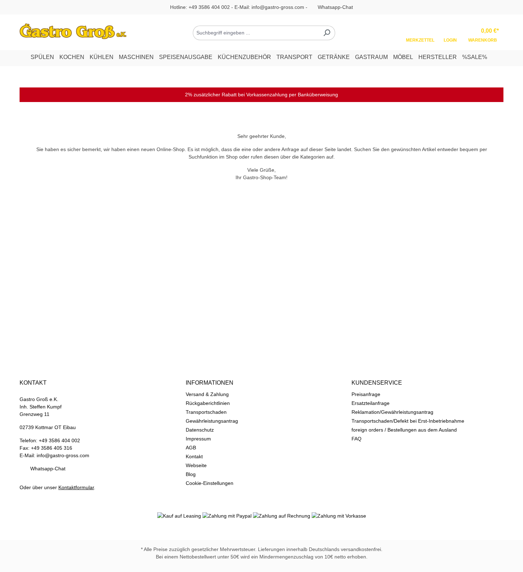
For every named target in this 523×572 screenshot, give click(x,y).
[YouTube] (277, 530)
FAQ (356, 439)
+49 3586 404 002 (209, 7)
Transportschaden (206, 412)
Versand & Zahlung (207, 394)
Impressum (198, 439)
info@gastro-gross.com (278, 7)
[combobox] (256, 33)
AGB (191, 447)
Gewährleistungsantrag (212, 421)
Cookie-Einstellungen (209, 483)
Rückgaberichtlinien (208, 403)
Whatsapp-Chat (335, 7)
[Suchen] (326, 33)
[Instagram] (261, 530)
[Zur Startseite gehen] (73, 31)
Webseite (196, 465)
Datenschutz (200, 430)
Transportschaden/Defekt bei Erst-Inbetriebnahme (408, 421)
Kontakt (194, 456)
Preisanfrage (366, 394)
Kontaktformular (76, 487)
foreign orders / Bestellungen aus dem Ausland (404, 430)
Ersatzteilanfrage (371, 403)
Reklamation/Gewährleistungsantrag (392, 412)
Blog (191, 474)
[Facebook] (246, 530)
